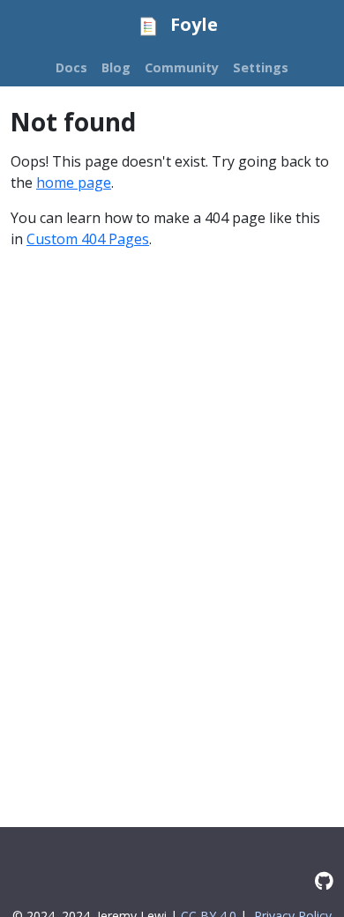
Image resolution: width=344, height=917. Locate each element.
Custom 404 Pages (87, 239)
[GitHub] (324, 880)
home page (73, 182)
